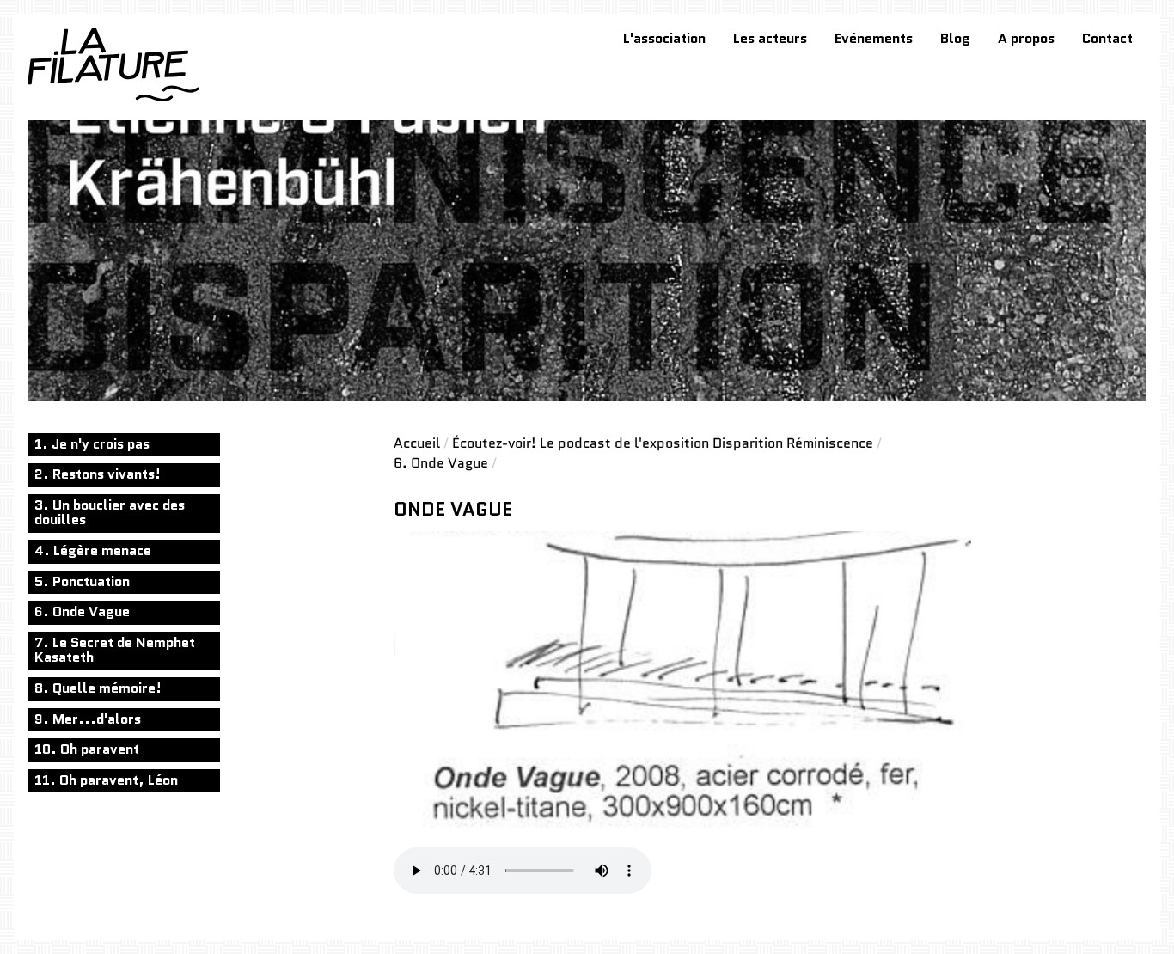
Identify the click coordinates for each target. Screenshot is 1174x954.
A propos (1026, 38)
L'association (664, 38)
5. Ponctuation (82, 581)
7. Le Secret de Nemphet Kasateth (114, 650)
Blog (955, 38)
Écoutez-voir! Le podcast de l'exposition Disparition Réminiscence (662, 443)
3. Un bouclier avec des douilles (109, 512)
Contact (1107, 38)
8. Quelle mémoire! (98, 688)
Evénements (874, 38)
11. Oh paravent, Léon (106, 780)
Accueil (417, 443)
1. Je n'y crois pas (92, 444)
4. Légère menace (92, 550)
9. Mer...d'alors (87, 719)
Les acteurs (770, 38)
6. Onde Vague (82, 611)
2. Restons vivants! (97, 474)
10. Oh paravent (86, 749)
